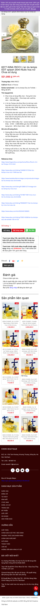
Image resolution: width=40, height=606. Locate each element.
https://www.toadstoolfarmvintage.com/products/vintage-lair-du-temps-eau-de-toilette (20, 179)
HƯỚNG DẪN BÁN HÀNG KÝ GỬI (11, 549)
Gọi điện (32, 230)
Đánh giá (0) (8, 265)
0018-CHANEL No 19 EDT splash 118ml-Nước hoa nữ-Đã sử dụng (10, 408)
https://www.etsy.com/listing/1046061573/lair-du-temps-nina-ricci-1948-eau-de (17, 171)
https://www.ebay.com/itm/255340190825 (15, 211)
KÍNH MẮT (4, 499)
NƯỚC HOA (4, 491)
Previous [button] (4, 34)
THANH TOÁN (5, 544)
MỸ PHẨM (4, 510)
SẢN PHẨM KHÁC (6, 519)
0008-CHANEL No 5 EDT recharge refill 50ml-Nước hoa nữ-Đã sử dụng (29, 351)
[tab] (8, 265)
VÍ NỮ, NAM (5, 502)
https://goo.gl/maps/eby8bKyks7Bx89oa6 (15, 481)
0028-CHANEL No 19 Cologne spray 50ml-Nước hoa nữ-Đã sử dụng (29, 408)
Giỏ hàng (6, 230)
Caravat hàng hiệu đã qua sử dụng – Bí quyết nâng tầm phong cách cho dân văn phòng (18, 573)
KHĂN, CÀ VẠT (6, 505)
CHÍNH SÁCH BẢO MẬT (8, 538)
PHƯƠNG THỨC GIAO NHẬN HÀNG (12, 535)
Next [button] (36, 34)
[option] (20, 34)
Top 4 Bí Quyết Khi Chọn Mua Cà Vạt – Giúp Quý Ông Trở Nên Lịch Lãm (19, 567)
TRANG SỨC (5, 508)
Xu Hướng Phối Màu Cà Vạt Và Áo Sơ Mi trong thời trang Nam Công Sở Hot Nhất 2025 (18, 562)
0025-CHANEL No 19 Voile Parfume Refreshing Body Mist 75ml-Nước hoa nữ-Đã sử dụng (11, 436)
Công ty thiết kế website (9, 601)
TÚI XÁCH (4, 496)
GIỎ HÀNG (4, 541)
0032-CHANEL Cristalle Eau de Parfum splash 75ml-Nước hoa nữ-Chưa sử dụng (29, 323)
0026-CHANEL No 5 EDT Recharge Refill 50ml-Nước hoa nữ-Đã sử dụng (29, 436)
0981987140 (36, 593)
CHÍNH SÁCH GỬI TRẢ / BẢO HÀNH (12, 533)
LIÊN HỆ (4, 547)
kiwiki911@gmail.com (12, 464)
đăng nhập (13, 287)
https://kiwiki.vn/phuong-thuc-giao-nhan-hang (18, 242)
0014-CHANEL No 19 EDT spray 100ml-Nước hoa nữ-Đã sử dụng (11, 378)
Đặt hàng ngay (18, 230)
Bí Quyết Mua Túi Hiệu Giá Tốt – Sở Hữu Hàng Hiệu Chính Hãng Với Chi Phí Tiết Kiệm (19, 579)
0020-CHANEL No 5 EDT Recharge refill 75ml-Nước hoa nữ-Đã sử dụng (29, 381)
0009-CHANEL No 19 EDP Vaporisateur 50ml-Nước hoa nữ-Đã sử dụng (11, 323)
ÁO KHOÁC (4, 516)
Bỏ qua (33, 9)
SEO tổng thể (24, 601)
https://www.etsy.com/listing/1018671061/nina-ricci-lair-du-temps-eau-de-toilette (18, 196)
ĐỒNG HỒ (4, 494)
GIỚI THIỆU (5, 530)
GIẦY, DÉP (4, 513)
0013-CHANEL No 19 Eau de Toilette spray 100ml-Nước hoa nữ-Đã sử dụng (10, 351)
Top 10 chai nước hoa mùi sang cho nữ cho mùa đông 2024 (19, 585)
